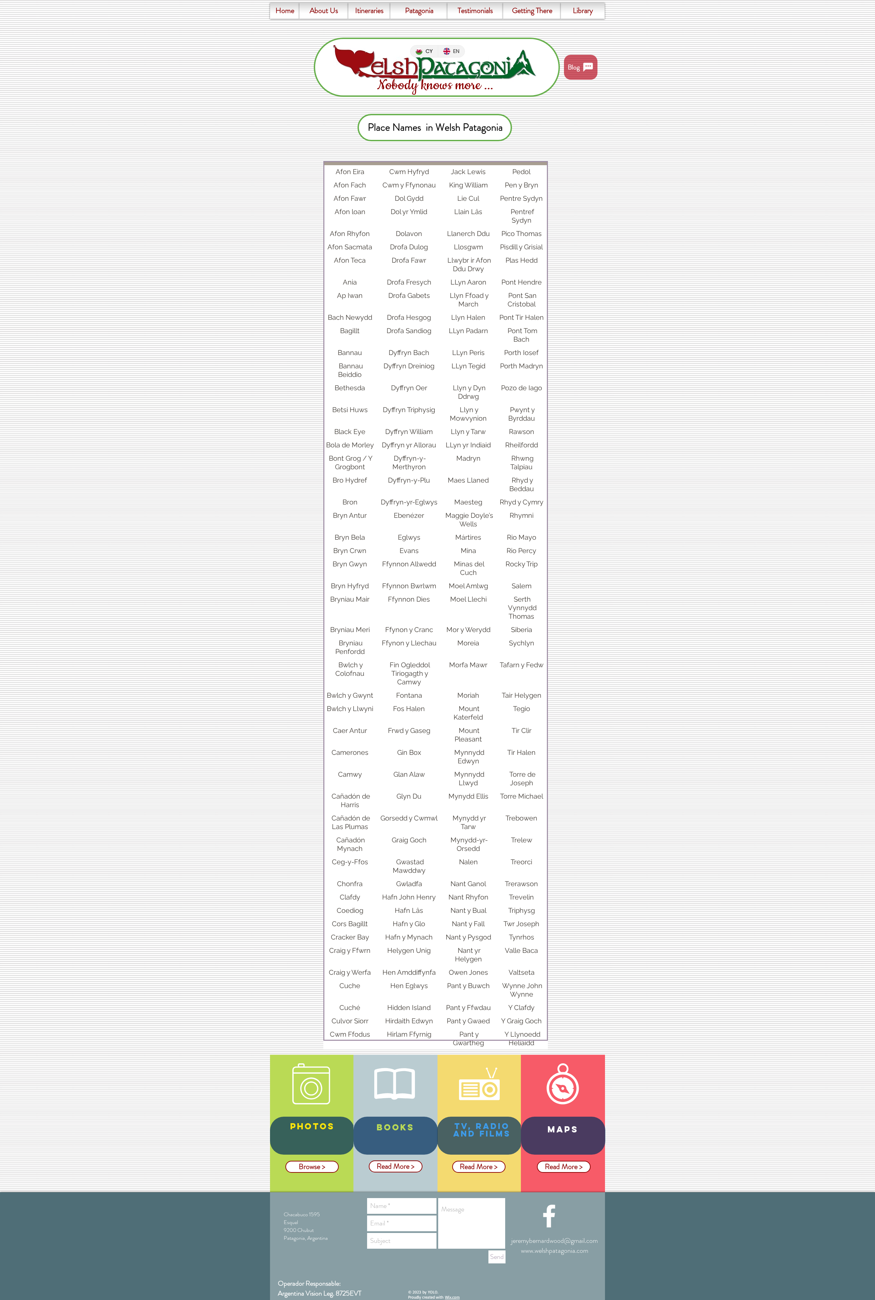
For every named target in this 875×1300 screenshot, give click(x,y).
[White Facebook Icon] (549, 1216)
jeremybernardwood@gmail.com (554, 1241)
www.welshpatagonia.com (554, 1251)
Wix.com (452, 1297)
